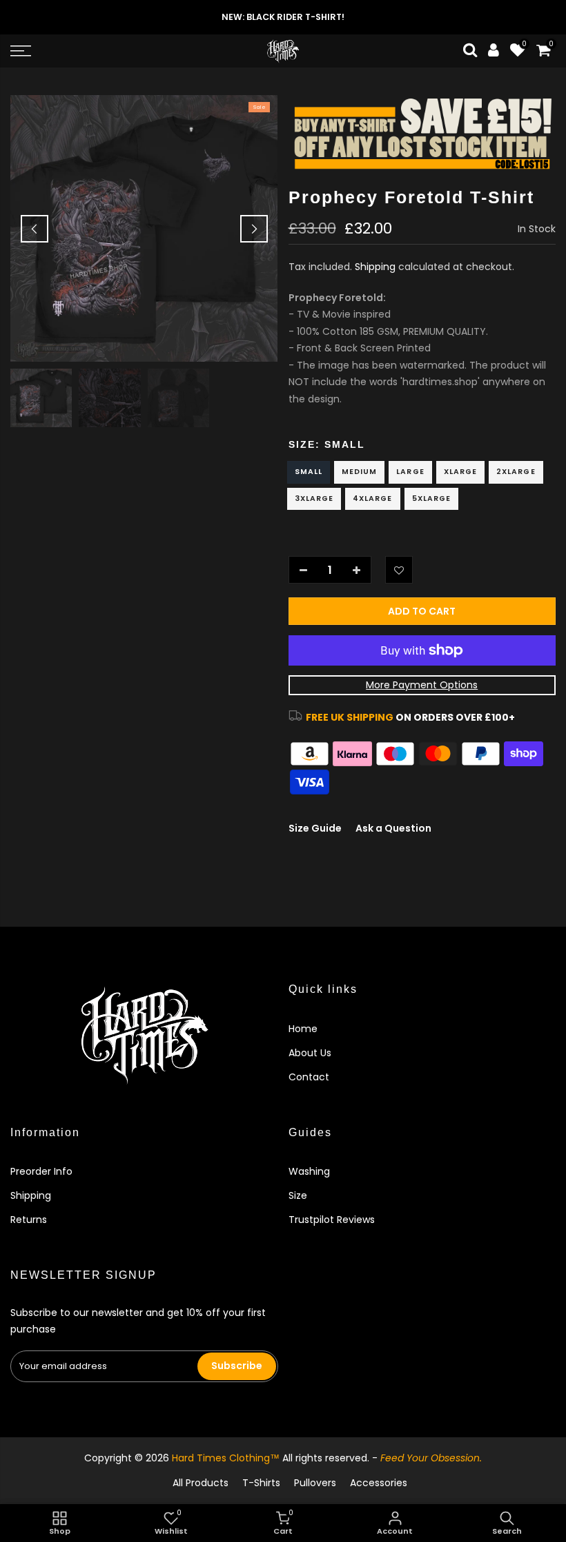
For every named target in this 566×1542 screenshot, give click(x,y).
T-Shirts (261, 1483)
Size (298, 1195)
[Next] (254, 229)
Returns (28, 1219)
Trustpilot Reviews (332, 1219)
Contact (309, 1077)
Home (303, 1029)
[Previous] (34, 229)
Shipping (375, 267)
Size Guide (315, 828)
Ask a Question (393, 828)
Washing (309, 1171)
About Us (310, 1053)
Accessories (378, 1483)
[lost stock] (422, 133)
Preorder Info (41, 1171)
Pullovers (315, 1483)
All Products (200, 1483)
